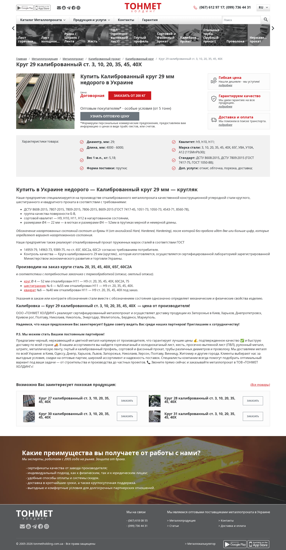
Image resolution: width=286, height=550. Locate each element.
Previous (13, 28)
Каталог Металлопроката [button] (41, 20)
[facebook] (74, 8)
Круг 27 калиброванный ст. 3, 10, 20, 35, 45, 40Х (74, 400)
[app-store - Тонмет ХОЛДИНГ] (42, 8)
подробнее (225, 85)
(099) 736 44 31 (238, 7)
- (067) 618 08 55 (137, 520)
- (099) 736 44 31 (137, 526)
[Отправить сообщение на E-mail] (59, 8)
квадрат (30, 290)
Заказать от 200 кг (130, 95)
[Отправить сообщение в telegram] (69, 8)
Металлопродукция (182, 520)
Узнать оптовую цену (109, 116)
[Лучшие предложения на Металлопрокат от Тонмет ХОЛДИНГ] (143, 7)
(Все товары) (260, 385)
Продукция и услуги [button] (90, 20)
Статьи (174, 526)
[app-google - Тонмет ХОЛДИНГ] (25, 8)
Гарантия (150, 20)
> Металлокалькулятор (200, 544)
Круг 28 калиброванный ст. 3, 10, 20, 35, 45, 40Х (199, 400)
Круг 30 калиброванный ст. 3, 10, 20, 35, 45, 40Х (74, 415)
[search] (266, 20)
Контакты (126, 20)
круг (27, 281)
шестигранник (35, 286)
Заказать (127, 400)
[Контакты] (195, 7)
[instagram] (78, 8)
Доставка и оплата (233, 526)
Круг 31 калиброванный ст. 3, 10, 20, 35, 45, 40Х (199, 415)
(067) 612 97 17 (211, 7)
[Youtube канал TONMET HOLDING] (64, 8)
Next (273, 28)
